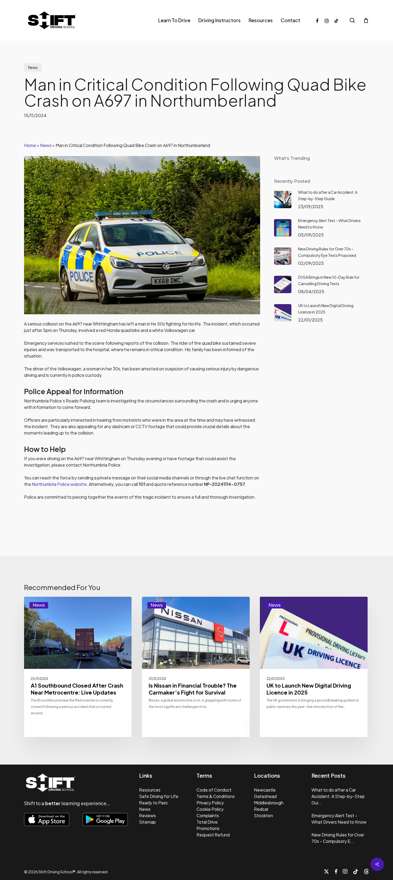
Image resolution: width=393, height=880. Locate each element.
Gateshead (265, 796)
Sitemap (147, 822)
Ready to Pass (153, 802)
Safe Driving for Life (158, 796)
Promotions (207, 828)
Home (30, 145)
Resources (149, 790)
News (33, 67)
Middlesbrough (268, 802)
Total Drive (207, 822)
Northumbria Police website (59, 484)
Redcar (261, 809)
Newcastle (265, 790)
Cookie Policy (210, 809)
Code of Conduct (214, 790)
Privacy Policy (210, 802)
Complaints (207, 815)
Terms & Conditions (215, 796)
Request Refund (213, 835)
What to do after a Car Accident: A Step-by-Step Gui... (338, 796)
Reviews (147, 815)
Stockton (263, 815)
